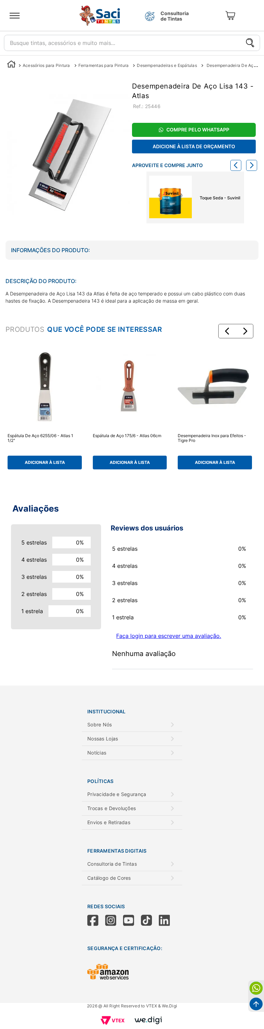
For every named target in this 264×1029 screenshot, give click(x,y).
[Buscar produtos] (250, 42)
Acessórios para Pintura (46, 65)
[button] (227, 331)
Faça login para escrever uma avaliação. (168, 635)
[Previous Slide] (235, 165)
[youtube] (132, 921)
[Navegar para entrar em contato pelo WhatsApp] (256, 988)
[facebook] (96, 921)
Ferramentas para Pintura (103, 65)
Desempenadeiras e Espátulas (167, 65)
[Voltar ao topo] (256, 1003)
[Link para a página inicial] (11, 65)
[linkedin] (168, 921)
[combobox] (132, 41)
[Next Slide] (251, 165)
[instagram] (114, 921)
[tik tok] (150, 921)
